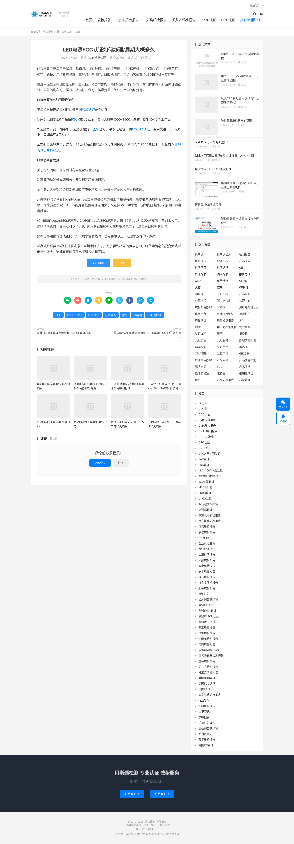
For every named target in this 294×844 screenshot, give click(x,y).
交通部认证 (205, 509)
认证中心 (244, 300)
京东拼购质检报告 (209, 521)
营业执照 (244, 327)
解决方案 (200, 366)
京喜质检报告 (206, 532)
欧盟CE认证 (205, 605)
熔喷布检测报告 (208, 638)
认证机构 (222, 294)
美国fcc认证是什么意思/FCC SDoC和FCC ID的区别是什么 (147, 335)
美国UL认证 (205, 689)
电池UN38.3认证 (209, 650)
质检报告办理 (203, 307)
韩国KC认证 (205, 745)
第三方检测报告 (208, 666)
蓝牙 (96, 129)
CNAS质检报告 (207, 436)
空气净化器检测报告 (211, 655)
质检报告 (42, 14)
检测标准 (200, 274)
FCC (74, 119)
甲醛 (220, 333)
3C (241, 320)
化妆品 (221, 373)
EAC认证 (203, 459)
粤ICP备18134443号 (147, 828)
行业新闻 (204, 700)
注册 (121, 462)
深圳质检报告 (206, 633)
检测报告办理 (203, 360)
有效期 (221, 307)
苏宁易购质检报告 (209, 694)
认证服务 (222, 340)
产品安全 (222, 360)
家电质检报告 (206, 565)
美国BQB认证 (206, 678)
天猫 (198, 287)
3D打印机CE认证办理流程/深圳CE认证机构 (64, 332)
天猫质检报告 (156, 20)
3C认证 (244, 346)
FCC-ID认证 (141, 129)
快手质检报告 (206, 571)
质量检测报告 (225, 320)
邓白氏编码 (205, 734)
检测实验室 (202, 373)
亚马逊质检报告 (208, 504)
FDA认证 (203, 464)
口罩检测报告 (206, 554)
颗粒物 (199, 294)
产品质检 (244, 366)
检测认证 (222, 267)
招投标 (243, 333)
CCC (198, 327)
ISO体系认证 (206, 481)
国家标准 (222, 274)
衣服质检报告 (206, 706)
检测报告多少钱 (208, 599)
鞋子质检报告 (206, 739)
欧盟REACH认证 (208, 616)
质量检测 (222, 280)
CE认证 (243, 287)
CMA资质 (201, 353)
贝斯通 (137, 315)
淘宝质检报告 (206, 627)
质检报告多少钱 (208, 728)
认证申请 (222, 353)
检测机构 (222, 261)
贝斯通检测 (51, 150)
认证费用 (222, 346)
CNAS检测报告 (207, 431)
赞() (146, 57)
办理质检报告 (247, 340)
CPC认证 (204, 442)
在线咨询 (110, 315)
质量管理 (244, 380)
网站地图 (161, 821)
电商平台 (200, 313)
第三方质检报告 (208, 672)
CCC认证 (228, 20)
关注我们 (255, 5)
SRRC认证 (208, 20)
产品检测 (244, 294)
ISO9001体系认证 (209, 476)
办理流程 (200, 300)
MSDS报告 (205, 487)
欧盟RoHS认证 (207, 621)
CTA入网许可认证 (209, 453)
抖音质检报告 (206, 577)
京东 (220, 287)
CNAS (243, 280)
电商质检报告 (206, 644)
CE (241, 267)
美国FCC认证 (206, 683)
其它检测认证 (250, 20)
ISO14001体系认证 (210, 470)
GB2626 (244, 353)
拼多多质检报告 (183, 20)
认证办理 (200, 333)
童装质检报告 (206, 661)
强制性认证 (246, 373)
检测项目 (200, 267)
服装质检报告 (206, 588)
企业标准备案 (206, 543)
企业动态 (204, 537)
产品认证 (200, 320)
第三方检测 (224, 300)
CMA (198, 280)
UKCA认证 (205, 498)
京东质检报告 (128, 20)
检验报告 (244, 313)
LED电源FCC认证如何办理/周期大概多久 (109, 50)
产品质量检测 (247, 360)
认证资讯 (204, 711)
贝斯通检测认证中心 (227, 313)
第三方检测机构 (227, 327)
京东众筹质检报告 (209, 515)
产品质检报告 (225, 380)
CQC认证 (204, 448)
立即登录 (100, 462)
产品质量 (244, 261)
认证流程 (200, 340)
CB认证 (203, 408)
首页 (89, 20)
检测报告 (244, 254)
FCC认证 (88, 110)
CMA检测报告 (207, 420)
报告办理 (244, 274)
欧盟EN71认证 (207, 610)
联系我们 (132, 794)
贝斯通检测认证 (249, 307)
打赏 (122, 263)
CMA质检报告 (207, 425)
